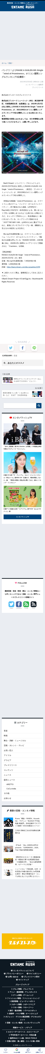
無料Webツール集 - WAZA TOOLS (23, 1038)
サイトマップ (23, 980)
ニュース (7, 775)
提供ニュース (9, 780)
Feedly (26, 608)
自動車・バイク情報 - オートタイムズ (23, 1013)
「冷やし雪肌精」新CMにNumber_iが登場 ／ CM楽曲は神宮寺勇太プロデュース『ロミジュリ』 (22, 448)
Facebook (19, 608)
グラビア (7, 760)
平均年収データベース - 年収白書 (23, 1035)
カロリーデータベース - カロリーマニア (23, 1032)
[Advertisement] (22, 35)
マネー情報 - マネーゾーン (23, 1007)
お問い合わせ (13, 977)
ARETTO (10, 784)
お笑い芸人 (8, 750)
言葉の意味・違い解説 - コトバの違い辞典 (23, 1041)
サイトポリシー (35, 974)
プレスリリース (10, 765)
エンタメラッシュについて (23, 971)
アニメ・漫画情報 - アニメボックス (23, 992)
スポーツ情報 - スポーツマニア (23, 1004)
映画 (6, 736)
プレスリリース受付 (31, 977)
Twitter (11, 608)
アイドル (7, 755)
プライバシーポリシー (15, 974)
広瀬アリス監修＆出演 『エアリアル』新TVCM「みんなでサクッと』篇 (22, 510)
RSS (33, 608)
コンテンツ (8, 770)
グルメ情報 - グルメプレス (23, 989)
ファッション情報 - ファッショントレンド (23, 998)
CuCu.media (11, 789)
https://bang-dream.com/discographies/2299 (23, 267)
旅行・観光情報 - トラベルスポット (23, 1010)
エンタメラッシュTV (22, 517)
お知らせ (7, 798)
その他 (6, 793)
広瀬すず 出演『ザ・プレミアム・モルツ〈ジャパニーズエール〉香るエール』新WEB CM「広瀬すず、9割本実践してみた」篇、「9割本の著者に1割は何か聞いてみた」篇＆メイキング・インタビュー (22, 478)
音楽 (15, 356)
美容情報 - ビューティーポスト (23, 1001)
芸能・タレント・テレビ (14, 745)
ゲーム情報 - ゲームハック (23, 995)
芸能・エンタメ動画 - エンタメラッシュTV (23, 1023)
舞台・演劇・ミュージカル (15, 741)
